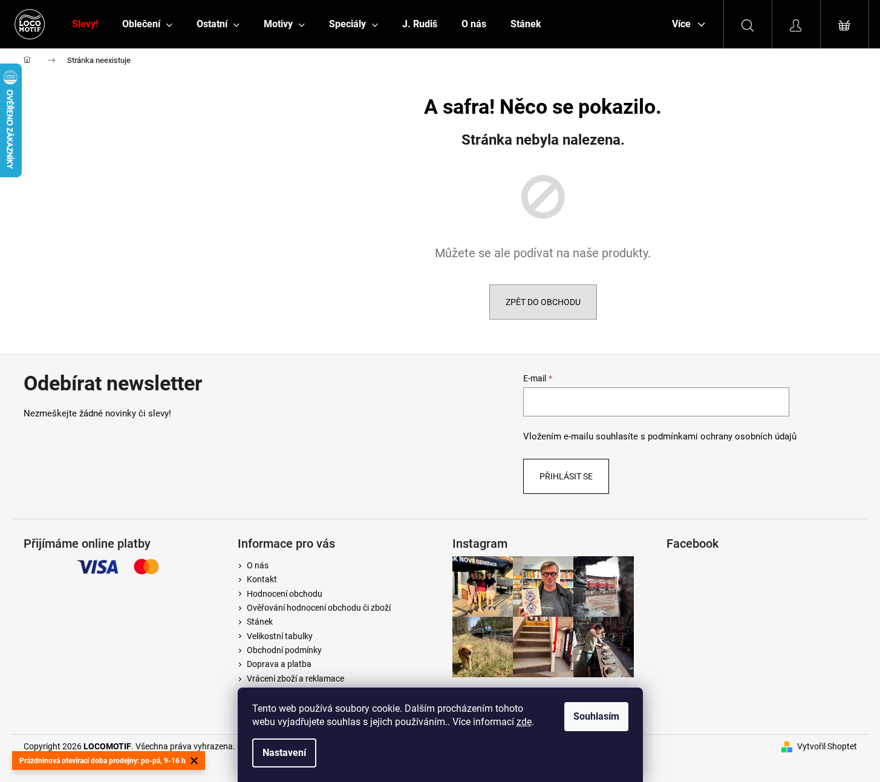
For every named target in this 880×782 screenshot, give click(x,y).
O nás (258, 565)
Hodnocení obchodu (284, 594)
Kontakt (262, 579)
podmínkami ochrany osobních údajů (722, 436)
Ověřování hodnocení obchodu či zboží (319, 608)
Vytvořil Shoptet (827, 746)
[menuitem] (85, 24)
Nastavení (284, 752)
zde (524, 722)
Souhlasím (596, 716)
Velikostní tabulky (280, 636)
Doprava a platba (279, 664)
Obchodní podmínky (284, 650)
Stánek (260, 621)
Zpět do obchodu (543, 302)
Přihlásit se (566, 476)
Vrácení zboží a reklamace (295, 678)
